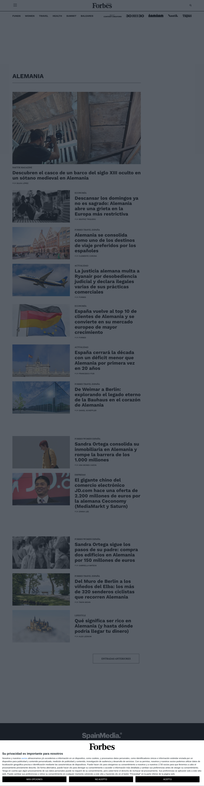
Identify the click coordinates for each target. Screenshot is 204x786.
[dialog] (102, 763)
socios (24, 758)
